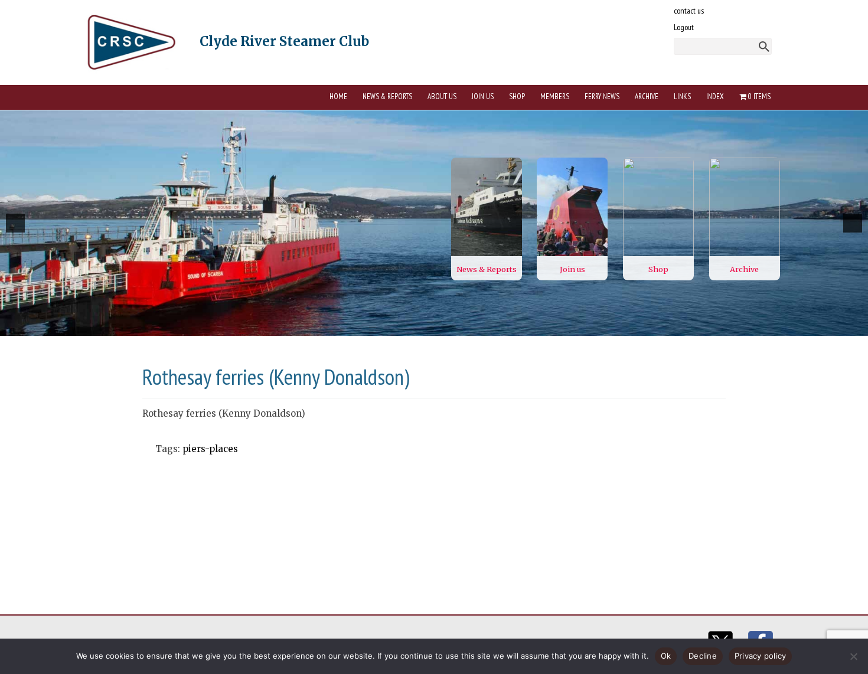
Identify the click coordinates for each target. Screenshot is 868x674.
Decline (702, 655)
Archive (646, 96)
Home (338, 96)
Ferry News (602, 96)
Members (554, 96)
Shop (517, 96)
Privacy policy (761, 655)
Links (682, 96)
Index (715, 96)
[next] (852, 223)
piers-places (210, 448)
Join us (483, 96)
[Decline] (853, 656)
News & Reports (387, 96)
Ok (666, 655)
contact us (689, 10)
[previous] (15, 223)
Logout (684, 27)
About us (442, 96)
